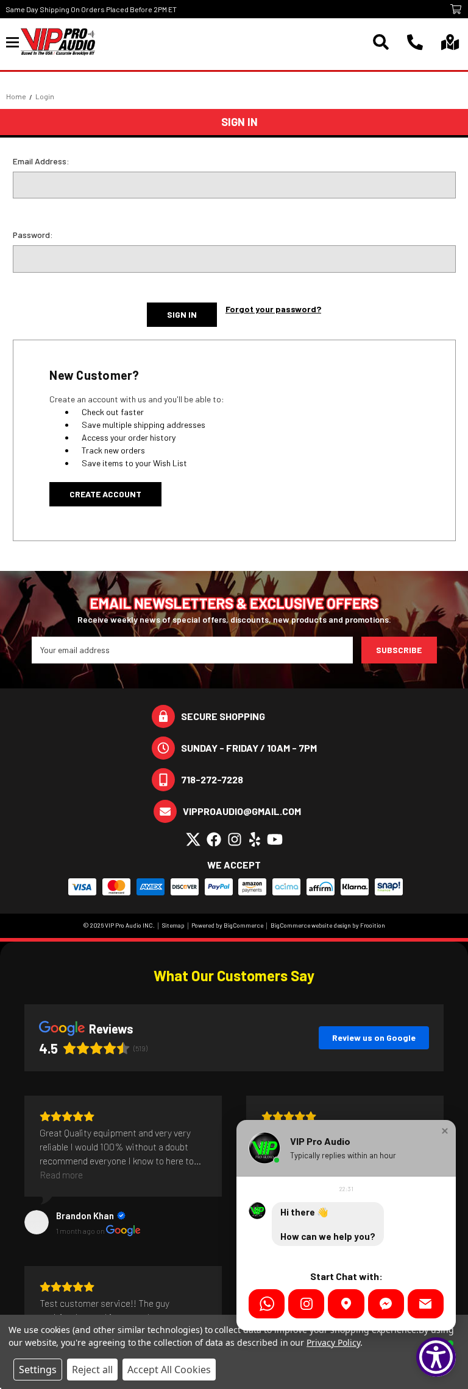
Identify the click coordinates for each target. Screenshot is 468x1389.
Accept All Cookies (169, 1369)
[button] (445, 1131)
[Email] (426, 1303)
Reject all (92, 1369)
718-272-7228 (212, 779)
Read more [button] (61, 1174)
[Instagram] (306, 1303)
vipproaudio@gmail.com (242, 811)
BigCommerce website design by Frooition (328, 925)
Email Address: (41, 161)
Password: (33, 234)
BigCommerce (243, 925)
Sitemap (173, 925)
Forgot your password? (273, 309)
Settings (38, 1369)
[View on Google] (36, 1222)
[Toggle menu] (13, 41)
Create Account (105, 494)
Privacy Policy (333, 1342)
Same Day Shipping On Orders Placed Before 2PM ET (91, 9)
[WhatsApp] (267, 1303)
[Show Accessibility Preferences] (436, 1357)
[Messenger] (386, 1303)
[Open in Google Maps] (346, 1303)
